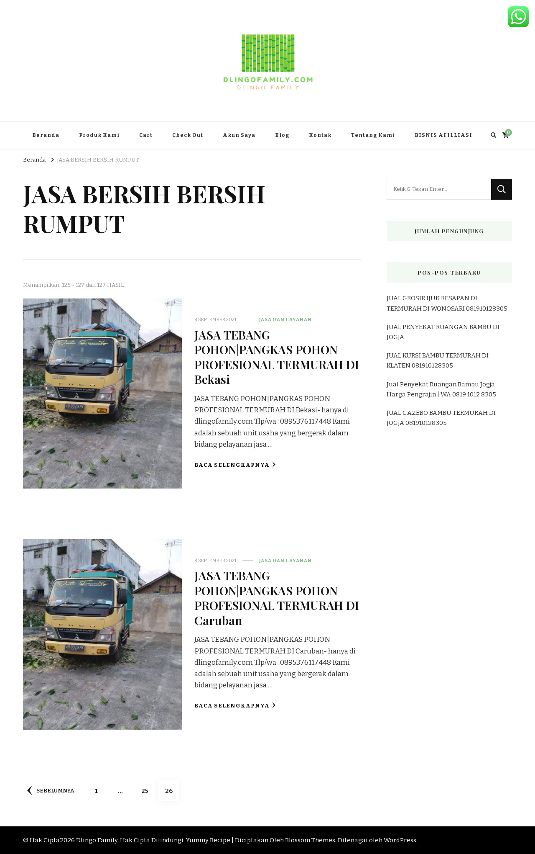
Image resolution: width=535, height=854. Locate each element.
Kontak (320, 135)
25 (148, 791)
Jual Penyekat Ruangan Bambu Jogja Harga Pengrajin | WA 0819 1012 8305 (441, 389)
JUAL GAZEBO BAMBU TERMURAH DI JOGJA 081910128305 (441, 418)
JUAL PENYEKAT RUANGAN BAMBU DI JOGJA (443, 332)
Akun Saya (239, 135)
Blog (282, 135)
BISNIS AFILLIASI (443, 135)
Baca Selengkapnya (232, 465)
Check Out (187, 135)
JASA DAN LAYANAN (285, 319)
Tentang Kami (373, 135)
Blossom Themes (310, 840)
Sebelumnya (55, 790)
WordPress (400, 840)
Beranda (45, 135)
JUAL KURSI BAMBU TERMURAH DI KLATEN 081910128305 (438, 360)
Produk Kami (99, 135)
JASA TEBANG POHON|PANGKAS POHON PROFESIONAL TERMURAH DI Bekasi (276, 357)
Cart (146, 135)
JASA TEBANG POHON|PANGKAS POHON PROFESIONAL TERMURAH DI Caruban (276, 597)
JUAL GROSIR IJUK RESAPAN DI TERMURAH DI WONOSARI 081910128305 (447, 303)
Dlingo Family (96, 840)
